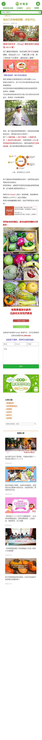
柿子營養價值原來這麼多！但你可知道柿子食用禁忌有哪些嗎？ (20, 578)
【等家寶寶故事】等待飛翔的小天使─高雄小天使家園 (20, 550)
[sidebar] (4, 4)
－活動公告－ (7, 15)
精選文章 (20, 433)
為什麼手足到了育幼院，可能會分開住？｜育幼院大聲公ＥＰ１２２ (20, 458)
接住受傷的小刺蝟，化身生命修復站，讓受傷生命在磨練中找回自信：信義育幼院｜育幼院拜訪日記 (20, 487)
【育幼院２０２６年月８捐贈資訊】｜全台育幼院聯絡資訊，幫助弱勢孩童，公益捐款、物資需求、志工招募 (20, 518)
